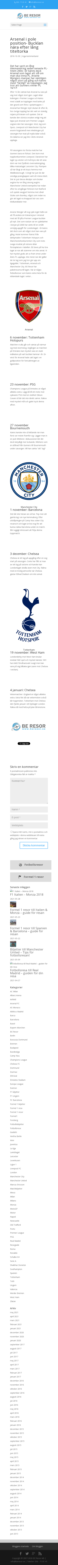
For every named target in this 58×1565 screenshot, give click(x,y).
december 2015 (17, 1429)
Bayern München (17, 1027)
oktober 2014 (16, 1485)
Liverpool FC (15, 1168)
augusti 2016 (15, 1396)
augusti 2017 (15, 1348)
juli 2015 (13, 1449)
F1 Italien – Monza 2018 (26, 894)
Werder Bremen (17, 1293)
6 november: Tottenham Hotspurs (27, 338)
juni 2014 (14, 1497)
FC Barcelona (16, 1100)
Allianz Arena (15, 995)
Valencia (13, 1289)
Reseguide (14, 1245)
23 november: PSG (23, 384)
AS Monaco (15, 1007)
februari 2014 (16, 1513)
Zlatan (13, 1301)
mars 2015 (14, 1465)
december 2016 (17, 1380)
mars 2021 (14, 1320)
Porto (12, 1229)
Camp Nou (15, 1055)
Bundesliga (15, 1052)
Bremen (13, 1043)
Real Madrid (15, 1241)
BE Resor (14, 1031)
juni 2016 (14, 1405)
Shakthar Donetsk (18, 1265)
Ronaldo (13, 1253)
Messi (12, 1192)
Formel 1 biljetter (17, 1104)
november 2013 (17, 1525)
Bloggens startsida (20, 1546)
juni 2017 (14, 1356)
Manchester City (17, 1176)
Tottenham (15, 1277)
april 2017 (14, 1364)
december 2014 (17, 1477)
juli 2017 (13, 1352)
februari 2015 (16, 1469)
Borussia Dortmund (18, 1039)
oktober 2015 (16, 1437)
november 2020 (17, 1336)
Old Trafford (15, 1225)
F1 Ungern (14, 1096)
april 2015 (14, 1461)
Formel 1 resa (16, 1108)
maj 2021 (14, 1312)
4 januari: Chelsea (22, 690)
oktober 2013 (16, 1529)
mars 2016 (14, 1417)
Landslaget (15, 1152)
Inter (12, 1140)
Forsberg (14, 1120)
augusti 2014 (15, 1493)
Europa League (16, 1084)
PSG (12, 1237)
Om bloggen (37, 1546)
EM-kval (13, 1076)
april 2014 (14, 1505)
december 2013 (17, 1521)
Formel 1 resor (33, 877)
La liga (13, 1148)
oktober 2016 (16, 1389)
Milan (12, 1196)
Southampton (16, 1269)
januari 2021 (15, 1328)
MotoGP (14, 1208)
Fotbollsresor (33, 864)
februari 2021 (16, 1324)
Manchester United (18, 1180)
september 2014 (17, 1489)
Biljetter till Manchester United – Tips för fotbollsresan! (26, 952)
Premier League (17, 1233)
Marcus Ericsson (17, 1184)
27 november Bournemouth (20, 426)
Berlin (12, 1035)
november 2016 (17, 1384)
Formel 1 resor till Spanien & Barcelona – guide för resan (28, 931)
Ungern (13, 1285)
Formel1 (13, 1116)
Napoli (13, 1216)
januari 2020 (15, 1340)
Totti (12, 1281)
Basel (12, 1023)
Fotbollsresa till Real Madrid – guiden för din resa (26, 973)
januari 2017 (15, 1376)
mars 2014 (14, 1509)
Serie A (13, 1261)
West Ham (14, 1297)
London (13, 1172)
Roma (12, 1249)
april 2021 (14, 1316)
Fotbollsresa (15, 1128)
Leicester (14, 1156)
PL (28, 75)
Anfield (13, 999)
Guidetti (13, 1132)
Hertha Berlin (16, 1136)
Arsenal (14, 73)
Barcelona (14, 1019)
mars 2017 (14, 1368)
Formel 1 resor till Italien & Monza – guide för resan (28, 911)
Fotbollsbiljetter (17, 1124)
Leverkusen (15, 1160)
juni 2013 (14, 1533)
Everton (13, 1088)
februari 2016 (16, 1421)
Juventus (14, 1144)
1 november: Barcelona (26, 510)
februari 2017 (16, 1372)
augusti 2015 (15, 1445)
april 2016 (14, 1413)
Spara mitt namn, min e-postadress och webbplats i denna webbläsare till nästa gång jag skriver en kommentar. (28, 835)
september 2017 (17, 1344)
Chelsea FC (15, 1064)
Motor (13, 1212)
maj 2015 (14, 1457)
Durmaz (13, 1072)
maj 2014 (14, 1501)
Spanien (13, 1273)
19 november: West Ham (27, 652)
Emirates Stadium (17, 1080)
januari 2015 (15, 1473)
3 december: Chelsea (24, 554)
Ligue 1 (13, 1164)
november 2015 (17, 1433)
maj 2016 (14, 1409)
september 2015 (17, 1441)
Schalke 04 (14, 1257)
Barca (12, 1015)
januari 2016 (15, 1425)
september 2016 (17, 1393)
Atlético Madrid (16, 1011)
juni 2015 (14, 1453)
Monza (13, 1204)
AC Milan (14, 991)
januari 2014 (15, 1517)
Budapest (14, 1047)
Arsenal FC (14, 1003)
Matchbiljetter (16, 1188)
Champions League (18, 1060)
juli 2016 (13, 1401)
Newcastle (14, 1221)
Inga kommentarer (30, 56)
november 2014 (17, 1481)
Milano (13, 1200)
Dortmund (14, 1068)
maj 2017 (14, 1360)
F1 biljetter (14, 1092)
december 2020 (17, 1332)
